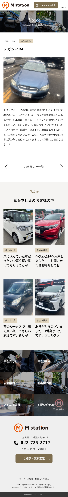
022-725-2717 (35, 442)
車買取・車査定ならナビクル (38, 479)
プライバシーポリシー (27, 487)
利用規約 (40, 487)
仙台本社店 (10, 250)
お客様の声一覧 (34, 166)
